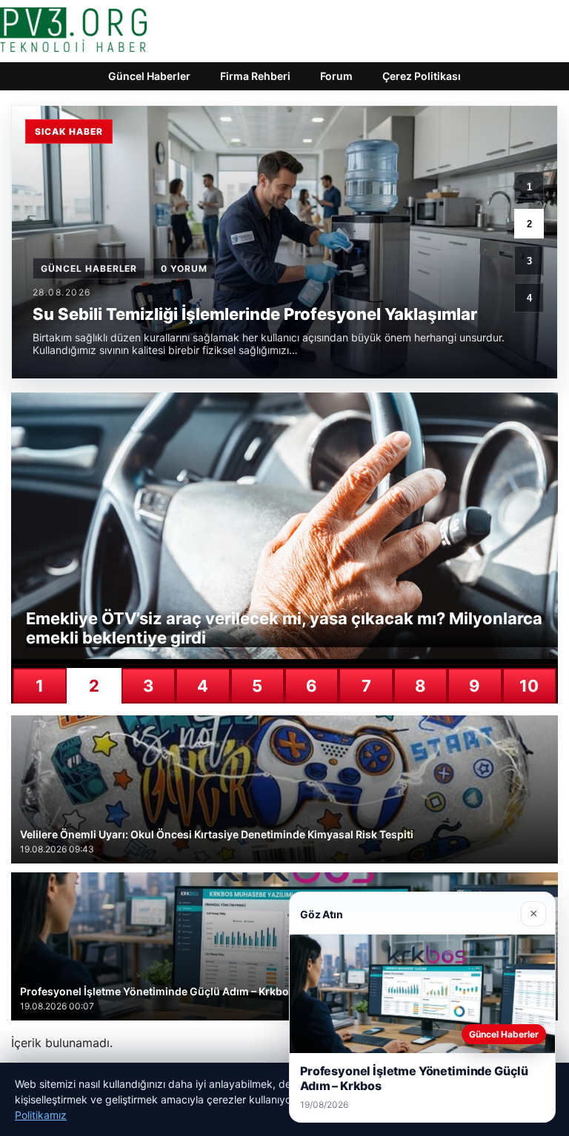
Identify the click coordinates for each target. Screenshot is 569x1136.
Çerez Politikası (421, 76)
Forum (336, 76)
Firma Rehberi (255, 76)
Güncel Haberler (149, 76)
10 (529, 685)
